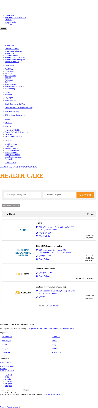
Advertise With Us (12, 62)
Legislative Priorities (12, 130)
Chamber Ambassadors (13, 157)
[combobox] (60, 195)
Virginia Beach (10, 84)
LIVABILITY (10, 15)
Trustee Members (11, 153)
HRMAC (8, 123)
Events (7, 92)
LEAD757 (9, 98)
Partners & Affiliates (12, 155)
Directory (8, 20)
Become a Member (12, 49)
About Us (8, 140)
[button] (88, 214)
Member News (10, 163)
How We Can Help (12, 111)
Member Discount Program (15, 57)
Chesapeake (9, 71)
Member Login (10, 22)
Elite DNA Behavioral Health (49, 246)
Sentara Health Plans (45, 269)
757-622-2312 (5, 362)
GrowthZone (54, 306)
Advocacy (9, 126)
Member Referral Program (15, 60)
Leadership (9, 146)
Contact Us (9, 159)
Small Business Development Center (18, 108)
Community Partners (12, 150)
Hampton (8, 73)
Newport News (10, 76)
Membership (9, 45)
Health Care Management (10, 205)
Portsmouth (9, 80)
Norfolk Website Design (9, 407)
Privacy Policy (56, 394)
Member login (10, 53)
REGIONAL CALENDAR (15, 18)
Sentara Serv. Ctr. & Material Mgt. (51, 287)
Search (86, 195)
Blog (54, 344)
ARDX (39, 223)
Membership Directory (13, 51)
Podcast (55, 348)
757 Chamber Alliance (13, 136)
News (54, 341)
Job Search (9, 24)
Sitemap (47, 394)
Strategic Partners (11, 148)
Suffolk (7, 82)
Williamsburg (10, 89)
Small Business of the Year (15, 104)
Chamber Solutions (12, 55)
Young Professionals (15, 115)
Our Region (9, 65)
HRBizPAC (9, 134)
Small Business (10, 100)
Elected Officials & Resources (16, 132)
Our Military (9, 69)
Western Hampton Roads (14, 86)
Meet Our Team (11, 144)
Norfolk (8, 78)
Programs (8, 94)
